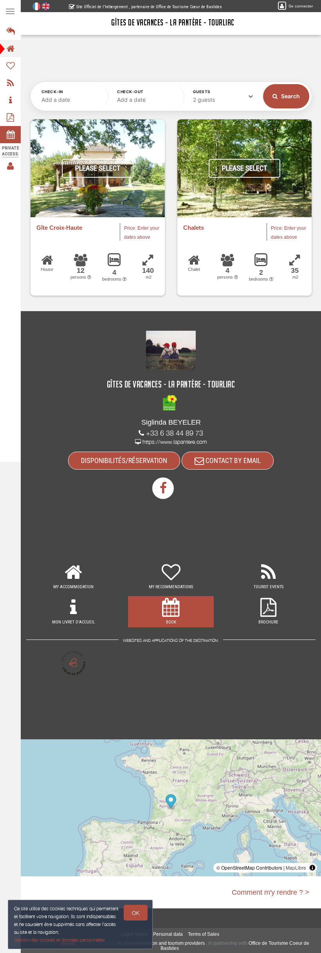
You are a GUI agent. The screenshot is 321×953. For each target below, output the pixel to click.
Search (290, 96)
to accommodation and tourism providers (161, 943)
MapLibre (296, 867)
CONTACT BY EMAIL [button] (232, 460)
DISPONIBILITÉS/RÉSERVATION (124, 460)
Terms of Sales (203, 934)
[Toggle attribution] (312, 867)
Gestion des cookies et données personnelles (59, 940)
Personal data (168, 934)
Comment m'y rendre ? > (270, 892)
